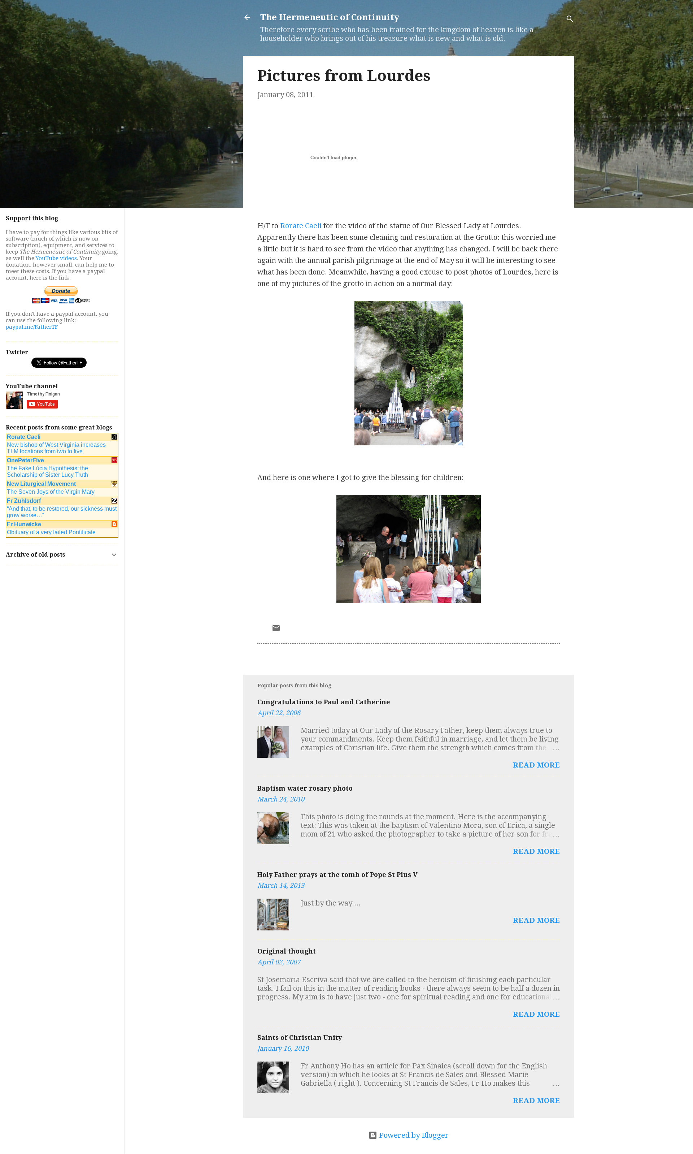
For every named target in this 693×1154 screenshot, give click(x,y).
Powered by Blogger (413, 1135)
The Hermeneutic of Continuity (329, 17)
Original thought (286, 951)
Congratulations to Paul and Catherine (323, 702)
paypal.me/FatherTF (32, 327)
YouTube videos (56, 258)
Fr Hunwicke (24, 524)
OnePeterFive (25, 460)
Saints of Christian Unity (299, 1037)
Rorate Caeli (301, 225)
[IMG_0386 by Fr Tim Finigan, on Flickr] (408, 600)
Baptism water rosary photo (305, 788)
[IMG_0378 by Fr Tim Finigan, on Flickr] (408, 442)
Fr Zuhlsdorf (24, 501)
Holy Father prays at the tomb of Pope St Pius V (337, 874)
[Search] (570, 20)
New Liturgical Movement (41, 484)
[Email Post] (276, 630)
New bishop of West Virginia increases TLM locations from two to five (56, 448)
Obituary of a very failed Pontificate (51, 532)
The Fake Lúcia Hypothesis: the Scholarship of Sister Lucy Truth (47, 471)
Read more (536, 765)
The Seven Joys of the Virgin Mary (51, 492)
